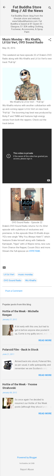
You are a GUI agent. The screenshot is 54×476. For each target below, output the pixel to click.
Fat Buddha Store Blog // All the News (27, 9)
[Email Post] (4, 268)
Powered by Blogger (27, 457)
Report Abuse (27, 469)
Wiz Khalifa (30, 280)
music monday (25, 274)
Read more (45, 340)
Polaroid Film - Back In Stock (20, 349)
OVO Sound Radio (12, 280)
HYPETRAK (34, 251)
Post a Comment (13, 291)
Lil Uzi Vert (9, 274)
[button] (50, 40)
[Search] (50, 8)
